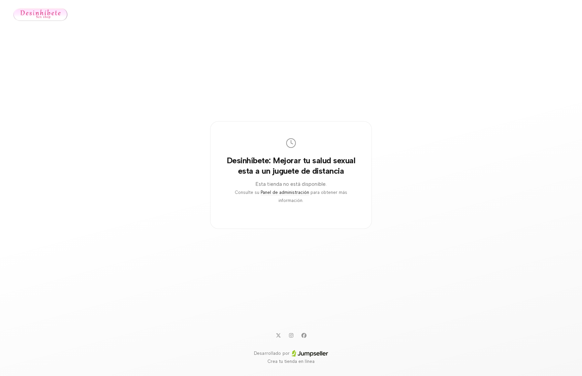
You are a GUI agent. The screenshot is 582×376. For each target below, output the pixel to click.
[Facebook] (304, 335)
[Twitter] (278, 335)
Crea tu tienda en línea (291, 361)
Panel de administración (285, 192)
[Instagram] (291, 335)
